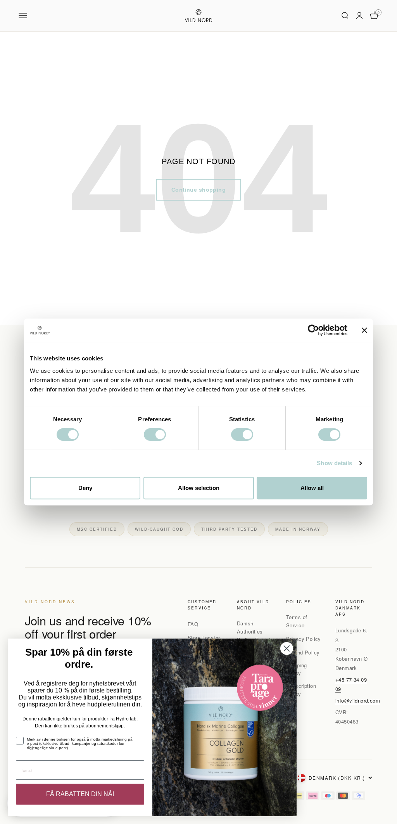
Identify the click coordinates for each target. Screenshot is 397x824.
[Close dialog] (286, 648)
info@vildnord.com (357, 700)
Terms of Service (296, 621)
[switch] (155, 434)
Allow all (312, 488)
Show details (334, 463)
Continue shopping (198, 190)
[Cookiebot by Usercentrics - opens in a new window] (313, 330)
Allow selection (198, 488)
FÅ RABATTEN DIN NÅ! (80, 794)
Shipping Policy (296, 669)
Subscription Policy (301, 690)
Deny (85, 488)
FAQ (193, 624)
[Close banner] (364, 330)
